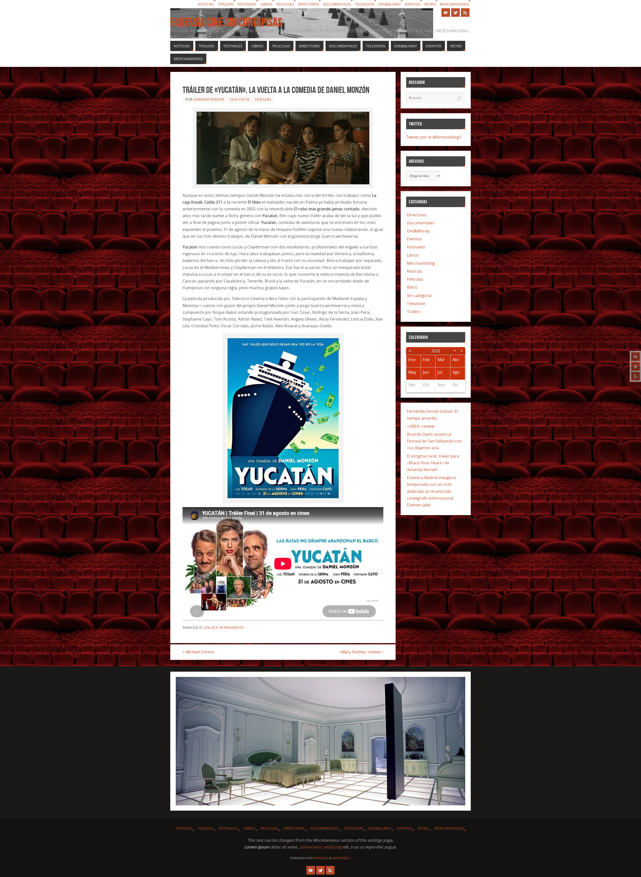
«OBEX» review (420, 426)
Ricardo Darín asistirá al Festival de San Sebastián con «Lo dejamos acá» (434, 441)
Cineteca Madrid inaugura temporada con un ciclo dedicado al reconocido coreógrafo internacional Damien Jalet (431, 491)
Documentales (337, 4)
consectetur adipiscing (320, 847)
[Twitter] (635, 366)
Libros (266, 4)
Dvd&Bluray (389, 4)
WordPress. (342, 858)
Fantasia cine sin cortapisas (226, 22)
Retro (430, 4)
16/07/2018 (239, 99)
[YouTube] (635, 356)
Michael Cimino (198, 652)
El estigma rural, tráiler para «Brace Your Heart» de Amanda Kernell (433, 462)
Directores (308, 4)
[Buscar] (458, 98)
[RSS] (635, 376)
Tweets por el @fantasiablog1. (434, 137)
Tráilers (226, 4)
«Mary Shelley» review (361, 652)
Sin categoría (419, 295)
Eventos (412, 4)
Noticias (206, 4)
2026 (435, 351)
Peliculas (285, 4)
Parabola (321, 858)
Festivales (247, 4)
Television (364, 4)
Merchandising (454, 4)
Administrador (209, 99)
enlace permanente (224, 627)
